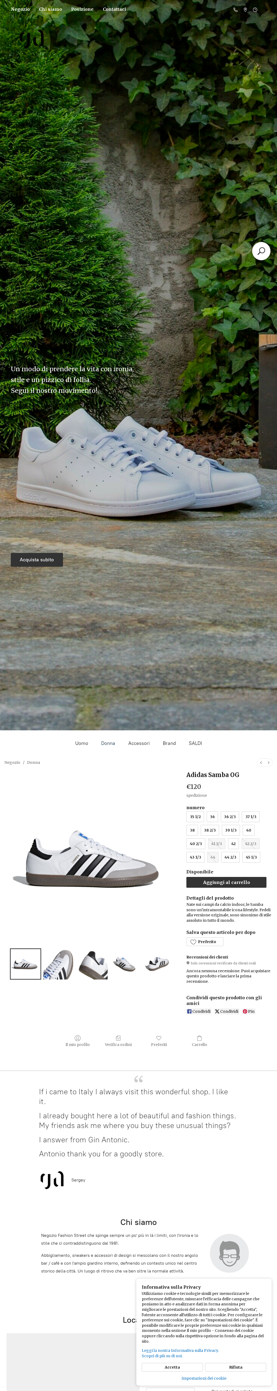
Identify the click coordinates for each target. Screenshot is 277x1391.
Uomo (81, 743)
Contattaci (114, 9)
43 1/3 (195, 857)
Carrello (199, 1044)
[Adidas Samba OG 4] (158, 964)
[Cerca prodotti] (261, 251)
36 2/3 (230, 816)
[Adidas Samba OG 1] (58, 964)
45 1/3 (251, 857)
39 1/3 (231, 830)
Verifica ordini (118, 1044)
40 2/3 (196, 843)
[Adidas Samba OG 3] (125, 964)
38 (192, 830)
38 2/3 (210, 830)
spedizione (196, 795)
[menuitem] (261, 763)
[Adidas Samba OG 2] (92, 964)
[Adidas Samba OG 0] (25, 964)
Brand (169, 743)
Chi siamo (50, 9)
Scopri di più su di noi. (162, 1355)
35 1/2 (195, 816)
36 (212, 816)
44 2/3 (230, 857)
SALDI (195, 743)
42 (233, 843)
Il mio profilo (77, 1044)
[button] (204, 941)
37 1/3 (250, 816)
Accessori (139, 743)
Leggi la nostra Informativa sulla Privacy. (180, 1350)
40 (248, 830)
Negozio (20, 9)
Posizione (82, 9)
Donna (108, 743)
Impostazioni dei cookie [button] (204, 1378)
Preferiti (159, 1044)
